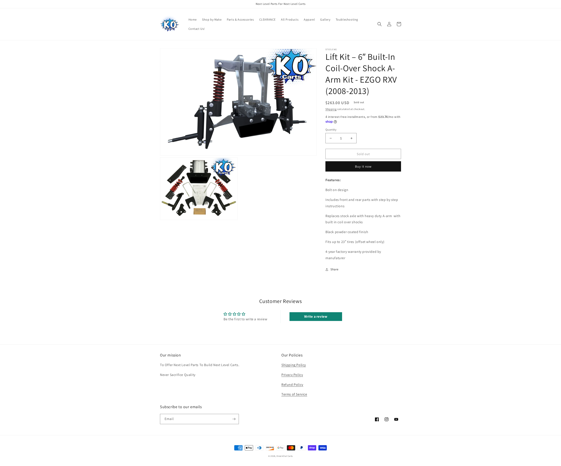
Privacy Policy (292, 374)
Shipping (331, 109)
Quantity (330, 129)
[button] (379, 24)
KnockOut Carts (285, 456)
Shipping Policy (293, 365)
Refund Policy (292, 384)
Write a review (315, 316)
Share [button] (334, 269)
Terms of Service (294, 394)
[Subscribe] (234, 419)
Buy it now (363, 166)
